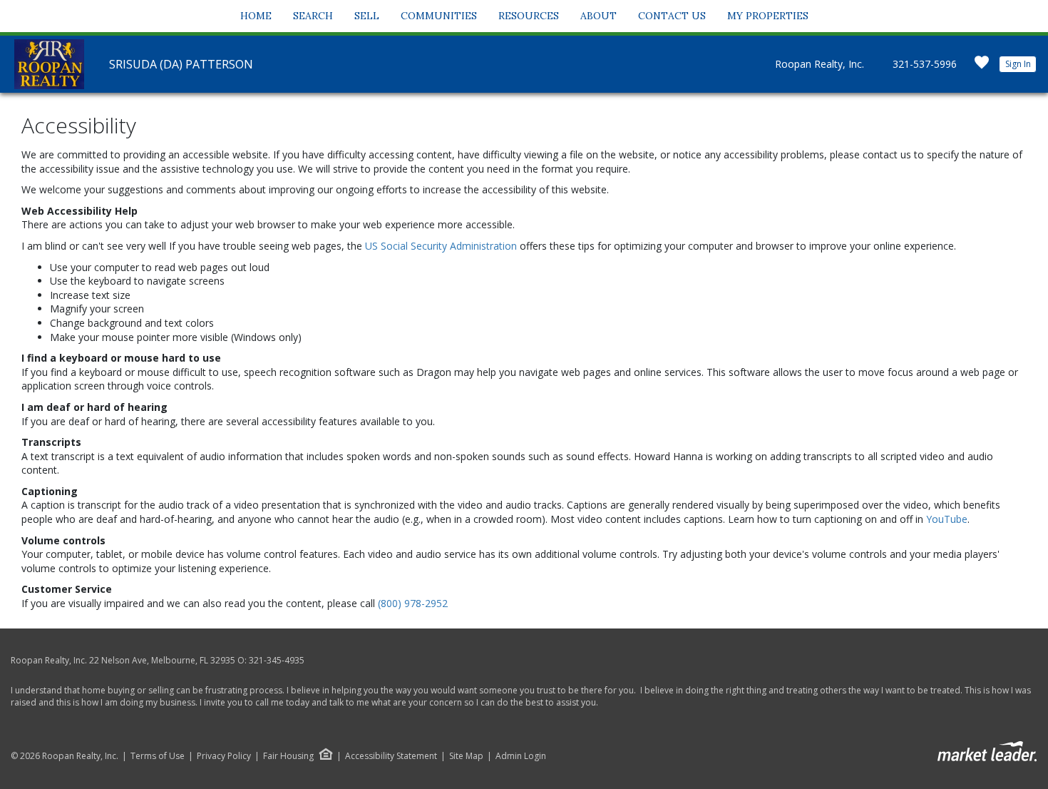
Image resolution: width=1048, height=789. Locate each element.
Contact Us (672, 15)
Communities (439, 15)
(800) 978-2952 (413, 603)
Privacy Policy (224, 756)
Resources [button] (528, 15)
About (598, 15)
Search (313, 15)
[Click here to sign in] (981, 66)
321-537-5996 (925, 64)
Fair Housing (288, 756)
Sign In (1018, 64)
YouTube (946, 519)
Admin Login (520, 756)
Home (256, 15)
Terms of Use (157, 756)
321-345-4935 (276, 660)
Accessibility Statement (391, 756)
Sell (366, 15)
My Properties (767, 15)
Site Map (466, 756)
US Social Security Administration (442, 246)
